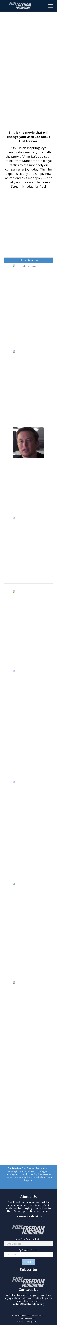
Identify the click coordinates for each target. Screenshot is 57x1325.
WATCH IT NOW (28, 105)
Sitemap (20, 1321)
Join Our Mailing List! (28, 1239)
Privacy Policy (32, 1321)
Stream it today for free (28, 186)
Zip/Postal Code (28, 1250)
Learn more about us (28, 1216)
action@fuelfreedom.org (28, 1304)
